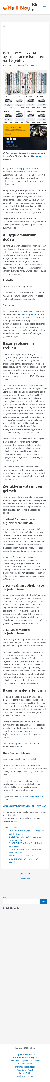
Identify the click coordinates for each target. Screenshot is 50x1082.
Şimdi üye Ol (8, 305)
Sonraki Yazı (25, 879)
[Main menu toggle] (44, 7)
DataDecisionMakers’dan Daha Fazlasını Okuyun (24, 805)
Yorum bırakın (9, 65)
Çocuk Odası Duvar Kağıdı (25, 1057)
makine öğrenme (28, 314)
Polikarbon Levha (25, 1076)
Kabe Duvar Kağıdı (25, 1070)
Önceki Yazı (25, 874)
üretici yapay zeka (23, 168)
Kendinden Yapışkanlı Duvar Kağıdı (25, 1060)
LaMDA (21, 175)
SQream (18, 746)
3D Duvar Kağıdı (25, 1063)
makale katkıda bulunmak (31, 796)
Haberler (20, 65)
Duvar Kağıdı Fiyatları (25, 1066)
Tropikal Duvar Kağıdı (25, 1054)
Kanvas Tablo (25, 1073)
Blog (35, 7)
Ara (4, 897)
